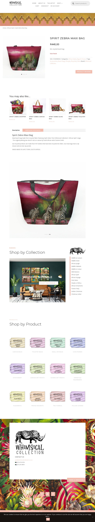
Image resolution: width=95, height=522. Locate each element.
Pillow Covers (77, 405)
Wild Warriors (75, 272)
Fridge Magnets (37, 405)
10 (44, 298)
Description (16, 130)
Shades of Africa (76, 283)
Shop (59, 3)
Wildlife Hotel (37, 277)
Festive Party (75, 288)
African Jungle (75, 263)
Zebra (79, 61)
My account (55, 6)
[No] (93, 517)
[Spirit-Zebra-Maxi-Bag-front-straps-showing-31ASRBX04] (24, 77)
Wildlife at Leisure (76, 258)
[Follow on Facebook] (42, 494)
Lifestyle (67, 61)
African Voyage (75, 277)
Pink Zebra (74, 280)
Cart (37, 6)
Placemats (17, 405)
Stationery (17, 377)
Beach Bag (61, 61)
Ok (48, 519)
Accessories (53, 61)
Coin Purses (77, 352)
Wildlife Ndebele (76, 266)
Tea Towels (57, 405)
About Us (41, 3)
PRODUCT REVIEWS (84, 72)
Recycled (73, 61)
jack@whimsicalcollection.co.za (23, 460)
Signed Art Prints (57, 377)
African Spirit (10, 28)
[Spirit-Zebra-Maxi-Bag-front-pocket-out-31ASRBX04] (47, 238)
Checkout (45, 6)
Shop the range (47, 283)
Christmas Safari (76, 294)
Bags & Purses (81, 59)
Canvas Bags (17, 352)
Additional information (33, 130)
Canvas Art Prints (37, 377)
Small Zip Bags (57, 352)
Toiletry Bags (37, 352)
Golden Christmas (76, 291)
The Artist (51, 3)
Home (34, 3)
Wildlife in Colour (76, 269)
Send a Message (76, 480)
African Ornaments (77, 286)
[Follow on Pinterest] (53, 494)
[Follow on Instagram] (47, 494)
